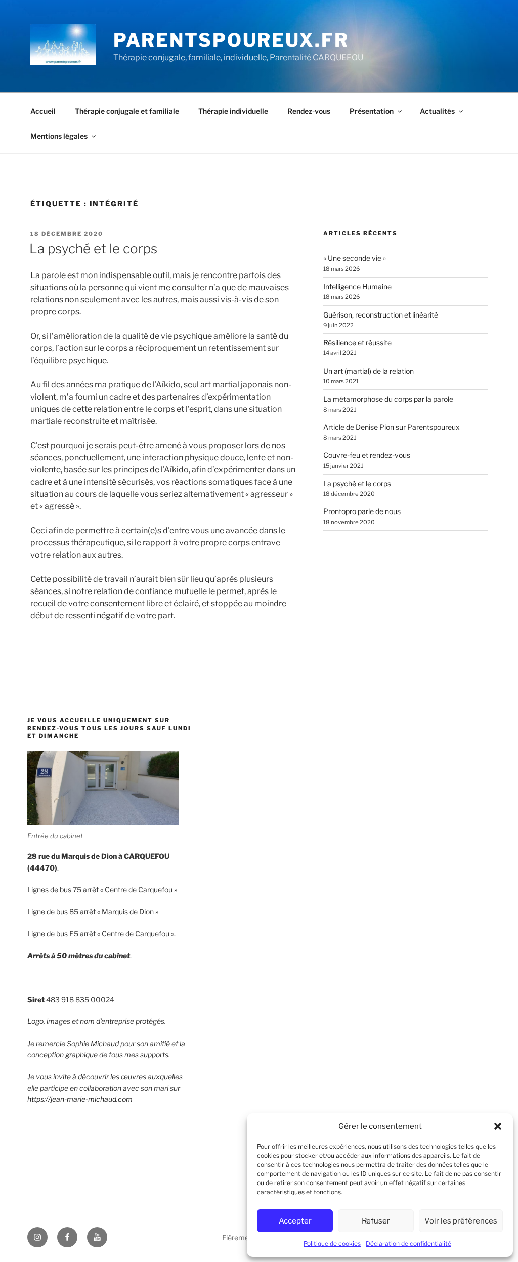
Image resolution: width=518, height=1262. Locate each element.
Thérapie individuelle (233, 111)
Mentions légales (59, 136)
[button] (498, 1126)
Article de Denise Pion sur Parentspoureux (391, 427)
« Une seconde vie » (354, 258)
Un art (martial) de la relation (368, 371)
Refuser (376, 1221)
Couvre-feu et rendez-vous (366, 455)
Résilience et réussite (357, 342)
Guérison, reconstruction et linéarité (380, 314)
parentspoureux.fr (231, 40)
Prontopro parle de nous (362, 511)
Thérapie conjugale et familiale (127, 111)
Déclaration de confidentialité (408, 1243)
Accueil (43, 111)
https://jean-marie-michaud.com (80, 1099)
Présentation (372, 111)
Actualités (437, 111)
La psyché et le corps (93, 248)
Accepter (295, 1221)
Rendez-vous (308, 111)
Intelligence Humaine (357, 286)
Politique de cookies (332, 1243)
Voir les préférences (460, 1221)
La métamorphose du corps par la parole (388, 399)
